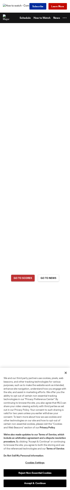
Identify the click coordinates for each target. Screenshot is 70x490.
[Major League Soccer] (6, 17)
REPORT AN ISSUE (35, 292)
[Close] (66, 373)
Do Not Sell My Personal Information (23, 455)
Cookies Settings (35, 462)
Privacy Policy (47, 427)
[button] (64, 18)
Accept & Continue (35, 483)
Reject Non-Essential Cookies (35, 472)
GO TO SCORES (23, 278)
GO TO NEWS (48, 278)
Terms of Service (48, 434)
